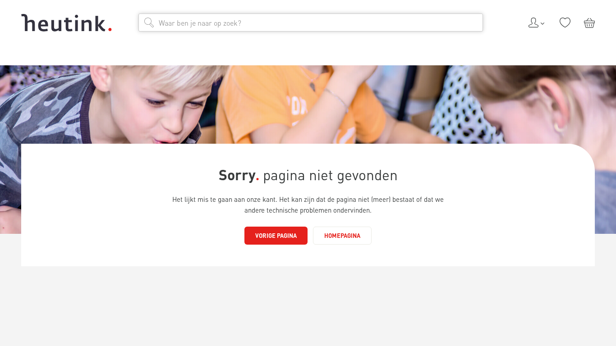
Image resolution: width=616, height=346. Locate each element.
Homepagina (342, 235)
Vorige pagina (276, 235)
